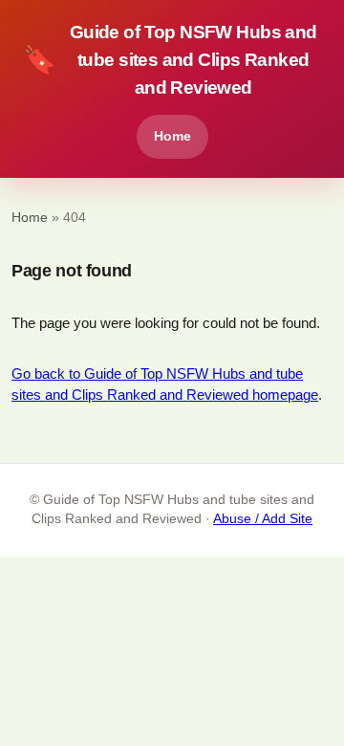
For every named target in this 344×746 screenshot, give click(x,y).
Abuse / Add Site (262, 519)
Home (172, 135)
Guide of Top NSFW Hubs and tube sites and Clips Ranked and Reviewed (170, 60)
